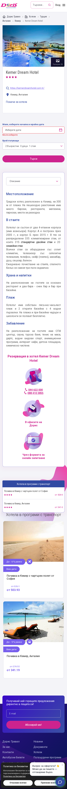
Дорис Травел (13, 16)
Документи (40, 747)
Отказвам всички (18, 783)
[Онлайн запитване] (60, 782)
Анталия (6, 21)
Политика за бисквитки (14, 776)
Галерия (33, 46)
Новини (38, 741)
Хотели (32, 16)
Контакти (8, 752)
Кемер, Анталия (19, 94)
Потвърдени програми (47, 757)
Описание (15, 181)
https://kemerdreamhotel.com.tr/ (27, 88)
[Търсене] (49, 5)
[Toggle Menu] (63, 5)
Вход (57, 5)
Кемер (18, 21)
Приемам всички (49, 783)
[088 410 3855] (33, 378)
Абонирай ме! (33, 724)
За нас (6, 747)
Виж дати (11, 569)
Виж (33, 559)
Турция (43, 16)
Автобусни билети (13, 757)
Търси (33, 158)
